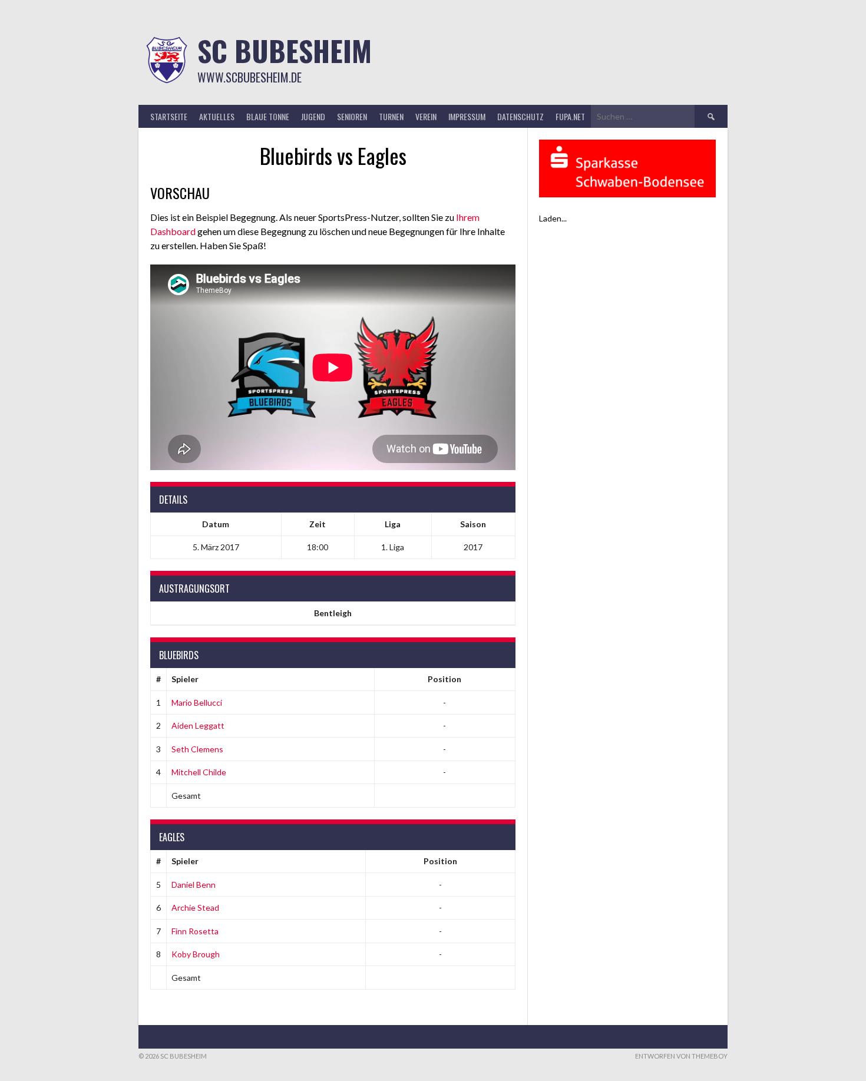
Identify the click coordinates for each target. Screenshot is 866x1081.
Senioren (352, 116)
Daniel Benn (193, 885)
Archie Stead (195, 908)
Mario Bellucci (196, 702)
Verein (426, 116)
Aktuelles (216, 116)
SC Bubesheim (284, 50)
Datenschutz (520, 116)
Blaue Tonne (267, 116)
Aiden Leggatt (197, 725)
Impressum (466, 116)
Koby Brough (195, 954)
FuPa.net (570, 116)
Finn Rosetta (195, 931)
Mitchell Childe (198, 772)
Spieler (185, 679)
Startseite (168, 116)
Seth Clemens (197, 749)
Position (444, 679)
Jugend (313, 116)
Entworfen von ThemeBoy (681, 1056)
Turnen (391, 116)
